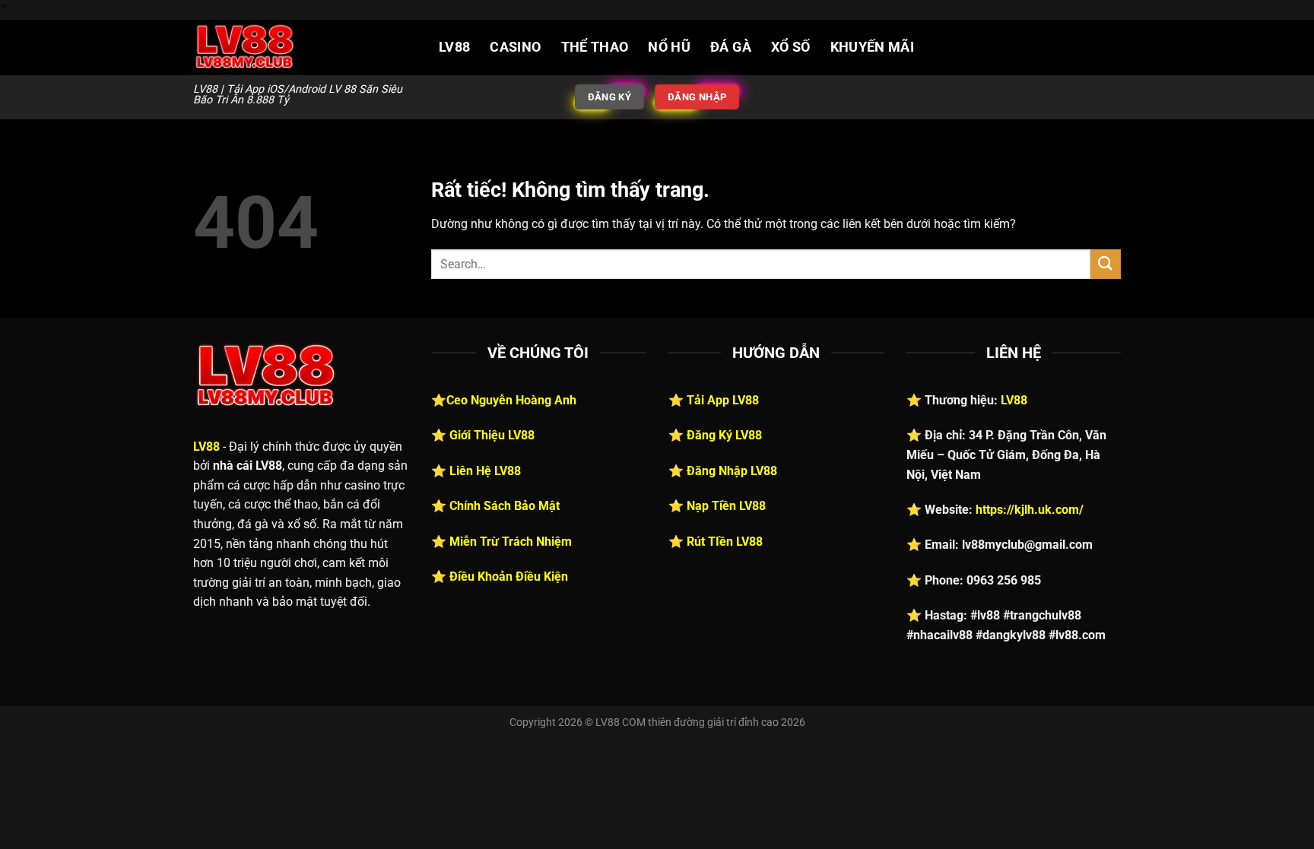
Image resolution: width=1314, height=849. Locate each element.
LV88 (454, 47)
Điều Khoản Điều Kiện (508, 576)
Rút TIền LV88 (725, 541)
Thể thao (595, 47)
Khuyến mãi (872, 47)
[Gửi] (1105, 264)
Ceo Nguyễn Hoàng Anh (511, 400)
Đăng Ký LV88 (724, 435)
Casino (515, 47)
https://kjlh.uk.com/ (1030, 509)
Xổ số (791, 47)
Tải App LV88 (723, 400)
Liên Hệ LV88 (485, 471)
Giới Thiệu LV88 (492, 435)
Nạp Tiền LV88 (726, 506)
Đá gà (730, 47)
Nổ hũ (669, 47)
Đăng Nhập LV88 (732, 471)
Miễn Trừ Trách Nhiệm (510, 541)
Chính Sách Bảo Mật (504, 506)
